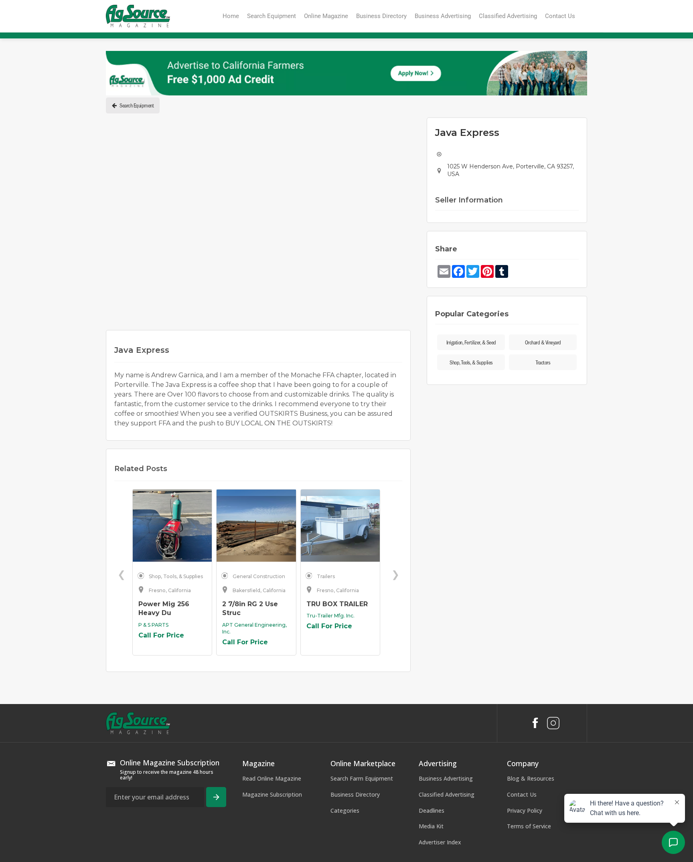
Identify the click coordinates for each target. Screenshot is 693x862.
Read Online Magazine (271, 778)
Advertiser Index (440, 842)
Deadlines (431, 810)
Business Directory (355, 794)
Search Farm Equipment (361, 778)
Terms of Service (529, 826)
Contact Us (522, 794)
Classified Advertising (446, 794)
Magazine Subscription (272, 794)
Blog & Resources (530, 778)
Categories (344, 810)
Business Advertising (446, 778)
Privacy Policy (524, 810)
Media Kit (431, 826)
